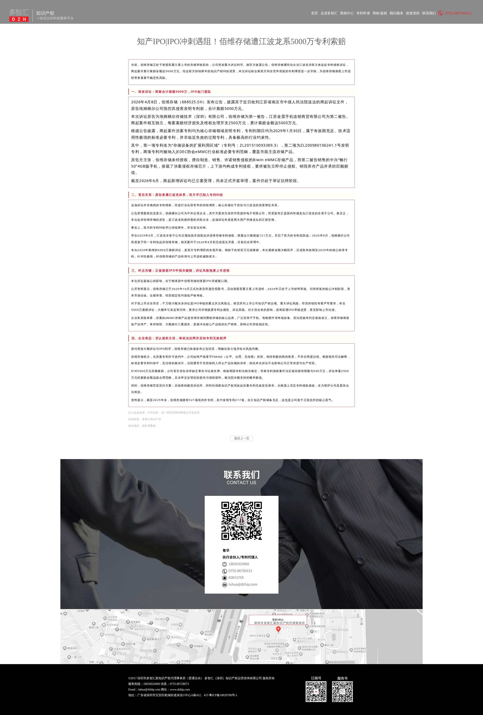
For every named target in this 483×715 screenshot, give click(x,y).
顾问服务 (396, 13)
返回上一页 (241, 438)
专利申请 (363, 13)
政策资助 (413, 13)
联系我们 (429, 13)
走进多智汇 (329, 13)
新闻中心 (347, 13)
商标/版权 (380, 13)
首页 (314, 13)
